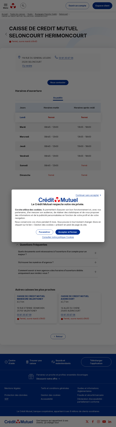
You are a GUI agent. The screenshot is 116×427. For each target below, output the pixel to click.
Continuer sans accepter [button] (87, 195)
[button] (67, 232)
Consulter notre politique (58, 237)
